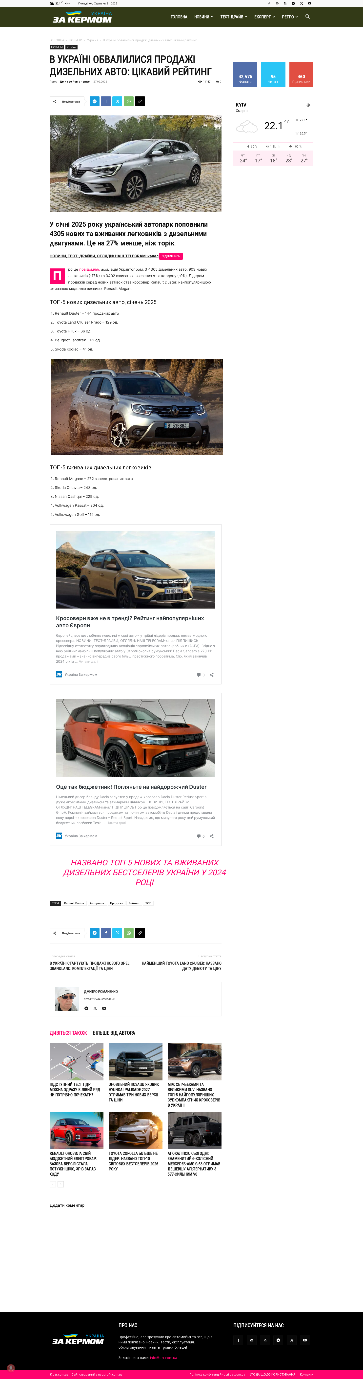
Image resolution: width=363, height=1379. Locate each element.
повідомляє (89, 269)
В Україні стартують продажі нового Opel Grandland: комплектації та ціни (89, 966)
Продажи (116, 903)
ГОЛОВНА (179, 16)
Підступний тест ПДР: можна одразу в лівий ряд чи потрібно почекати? (75, 1089)
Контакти (306, 1374)
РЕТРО (288, 16)
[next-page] (61, 1184)
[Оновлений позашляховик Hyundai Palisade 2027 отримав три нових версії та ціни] (135, 1061)
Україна (92, 40)
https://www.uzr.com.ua (99, 999)
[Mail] (277, 3)
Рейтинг (134, 903)
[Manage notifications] (11, 1368)
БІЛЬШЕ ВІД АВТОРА (114, 1033)
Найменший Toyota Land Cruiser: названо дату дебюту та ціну (182, 966)
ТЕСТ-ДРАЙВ (232, 16)
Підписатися (301, 64)
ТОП (148, 903)
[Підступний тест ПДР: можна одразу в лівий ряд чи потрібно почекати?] (76, 1061)
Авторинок (97, 903)
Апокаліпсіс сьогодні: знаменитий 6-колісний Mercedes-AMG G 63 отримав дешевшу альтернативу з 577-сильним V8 (194, 1164)
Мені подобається (246, 65)
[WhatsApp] (129, 101)
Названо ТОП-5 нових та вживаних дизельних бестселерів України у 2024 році (144, 872)
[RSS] (285, 3)
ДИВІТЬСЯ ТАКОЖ (68, 1033)
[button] (307, 17)
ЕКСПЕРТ (262, 16)
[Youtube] (309, 3)
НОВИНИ (201, 16)
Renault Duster (74, 903)
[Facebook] (269, 3)
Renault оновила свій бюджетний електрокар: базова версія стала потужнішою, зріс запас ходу (73, 1164)
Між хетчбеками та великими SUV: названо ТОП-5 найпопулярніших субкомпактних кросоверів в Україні (194, 1095)
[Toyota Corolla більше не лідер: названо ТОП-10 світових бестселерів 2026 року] (135, 1130)
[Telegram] (293, 3)
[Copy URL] (140, 101)
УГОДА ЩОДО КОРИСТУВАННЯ (272, 1374)
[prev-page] (53, 1184)
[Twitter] (301, 3)
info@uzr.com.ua (163, 1357)
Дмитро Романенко (75, 81)
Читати (273, 64)
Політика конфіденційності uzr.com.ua (217, 1374)
